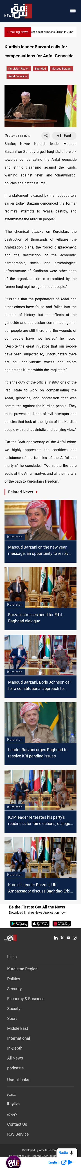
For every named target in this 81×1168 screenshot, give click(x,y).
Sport (12, 1018)
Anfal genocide (17, 76)
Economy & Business (25, 998)
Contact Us (17, 1124)
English (13, 1104)
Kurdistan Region (18, 68)
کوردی (12, 1114)
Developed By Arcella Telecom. (40, 1150)
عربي (11, 1095)
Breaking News (17, 32)
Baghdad (40, 68)
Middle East (17, 1028)
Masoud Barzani (61, 68)
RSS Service (18, 1134)
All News (15, 1058)
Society (13, 1008)
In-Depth (14, 1048)
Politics (13, 978)
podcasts (15, 1068)
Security (14, 988)
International (18, 1038)
